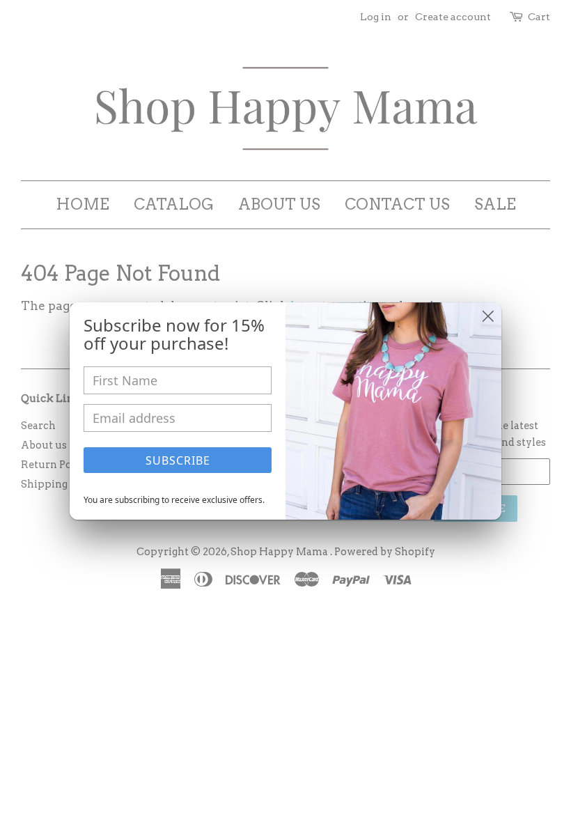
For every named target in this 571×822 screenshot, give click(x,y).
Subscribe (178, 460)
